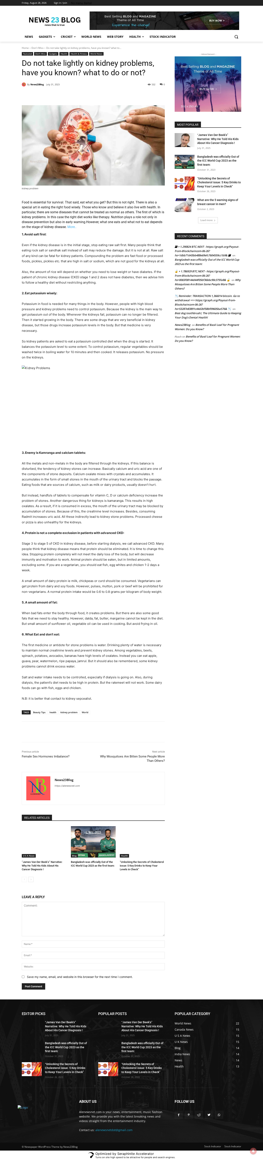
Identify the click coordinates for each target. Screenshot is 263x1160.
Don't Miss (37, 48)
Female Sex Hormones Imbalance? (45, 756)
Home (25, 48)
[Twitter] (60, 95)
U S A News (29, 855)
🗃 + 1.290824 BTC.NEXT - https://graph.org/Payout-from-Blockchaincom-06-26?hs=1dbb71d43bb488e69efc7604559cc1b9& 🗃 (207, 251)
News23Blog (37, 84)
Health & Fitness (79, 53)
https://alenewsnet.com (67, 785)
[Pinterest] (70, 95)
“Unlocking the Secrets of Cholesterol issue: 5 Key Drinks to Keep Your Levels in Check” (142, 865)
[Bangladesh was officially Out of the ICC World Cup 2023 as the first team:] (93, 842)
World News (96, 53)
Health (64, 53)
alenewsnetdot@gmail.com (114, 1130)
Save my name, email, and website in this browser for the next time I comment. (80, 977)
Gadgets (53, 53)
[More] (88, 95)
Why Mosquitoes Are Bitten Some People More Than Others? (208, 284)
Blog (74, 855)
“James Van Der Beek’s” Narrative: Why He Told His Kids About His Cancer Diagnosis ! (42, 865)
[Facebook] (51, 95)
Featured (27, 53)
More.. (71, 227)
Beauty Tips (39, 712)
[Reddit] (199, 1115)
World (85, 712)
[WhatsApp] (79, 95)
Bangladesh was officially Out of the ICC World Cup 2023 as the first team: (218, 160)
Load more (206, 220)
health (53, 712)
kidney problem (69, 712)
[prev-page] (24, 879)
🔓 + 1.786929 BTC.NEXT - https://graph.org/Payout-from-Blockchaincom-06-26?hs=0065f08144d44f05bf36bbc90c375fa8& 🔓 (207, 275)
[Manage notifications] (253, 1151)
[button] (236, 37)
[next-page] (30, 879)
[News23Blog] (24, 84)
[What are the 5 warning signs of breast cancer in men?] (185, 205)
